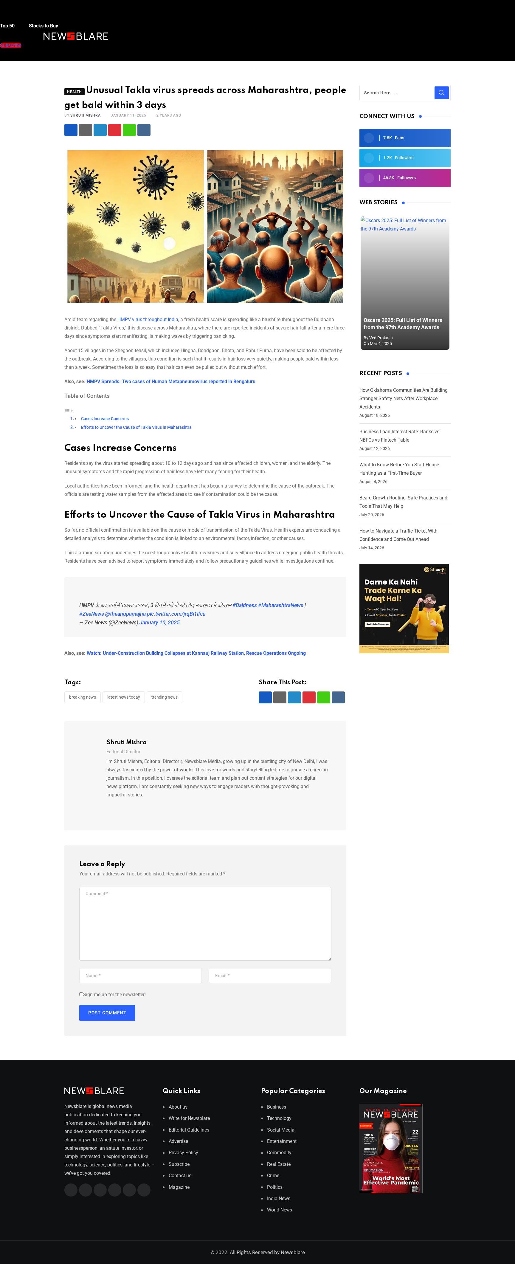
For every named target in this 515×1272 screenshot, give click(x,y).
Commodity (279, 1152)
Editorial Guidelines (189, 1130)
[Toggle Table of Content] (68, 410)
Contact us (180, 1175)
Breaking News (82, 697)
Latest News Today (123, 697)
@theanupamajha (125, 614)
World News (279, 1210)
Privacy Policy (183, 1152)
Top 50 (8, 26)
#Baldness (244, 605)
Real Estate (279, 1164)
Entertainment (282, 1141)
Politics (275, 1187)
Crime (273, 1175)
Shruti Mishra (85, 115)
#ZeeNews (91, 614)
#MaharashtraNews (280, 605)
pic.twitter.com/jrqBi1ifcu (176, 614)
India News (278, 1198)
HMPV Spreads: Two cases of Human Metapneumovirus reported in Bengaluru (171, 381)
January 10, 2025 (159, 622)
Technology (279, 1118)
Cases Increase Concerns (105, 418)
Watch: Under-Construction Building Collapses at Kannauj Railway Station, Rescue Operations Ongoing (196, 653)
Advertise (178, 1141)
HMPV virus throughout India (147, 319)
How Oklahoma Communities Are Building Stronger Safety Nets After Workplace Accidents (403, 398)
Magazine (179, 1187)
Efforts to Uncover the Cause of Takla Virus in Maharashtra (136, 427)
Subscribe (179, 1164)
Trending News (164, 697)
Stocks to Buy (43, 26)
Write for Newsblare (189, 1118)
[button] (11, 14)
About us (178, 1107)
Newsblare (293, 1252)
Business (276, 1107)
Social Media (280, 1130)
